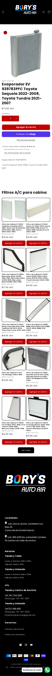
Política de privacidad (37, 667)
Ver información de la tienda (17, 153)
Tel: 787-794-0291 (13, 595)
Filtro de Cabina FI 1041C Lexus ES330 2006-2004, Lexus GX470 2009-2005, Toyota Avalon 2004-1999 (37, 277)
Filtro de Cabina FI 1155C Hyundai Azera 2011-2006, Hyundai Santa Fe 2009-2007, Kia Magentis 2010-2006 (37, 376)
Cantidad (6, 113)
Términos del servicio (14, 629)
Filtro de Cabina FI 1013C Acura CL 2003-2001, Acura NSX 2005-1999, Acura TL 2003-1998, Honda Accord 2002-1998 (38, 228)
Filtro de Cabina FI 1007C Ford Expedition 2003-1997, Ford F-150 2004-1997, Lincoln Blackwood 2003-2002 (38, 426)
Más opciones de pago (26, 140)
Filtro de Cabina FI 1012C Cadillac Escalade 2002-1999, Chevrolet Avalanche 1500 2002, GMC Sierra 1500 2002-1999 (13, 228)
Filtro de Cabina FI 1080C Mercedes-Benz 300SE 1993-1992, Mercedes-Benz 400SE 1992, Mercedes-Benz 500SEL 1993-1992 (13, 278)
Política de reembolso (15, 634)
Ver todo (26, 450)
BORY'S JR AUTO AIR (24, 664)
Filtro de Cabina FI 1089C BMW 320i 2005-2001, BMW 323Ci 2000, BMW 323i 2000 (38, 327)
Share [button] (7, 175)
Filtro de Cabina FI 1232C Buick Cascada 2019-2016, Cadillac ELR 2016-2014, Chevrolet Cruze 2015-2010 (14, 327)
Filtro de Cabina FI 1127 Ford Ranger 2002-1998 (12, 374)
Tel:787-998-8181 (13, 608)
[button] (3, 12)
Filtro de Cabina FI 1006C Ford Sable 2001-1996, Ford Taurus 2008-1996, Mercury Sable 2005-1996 (13, 425)
